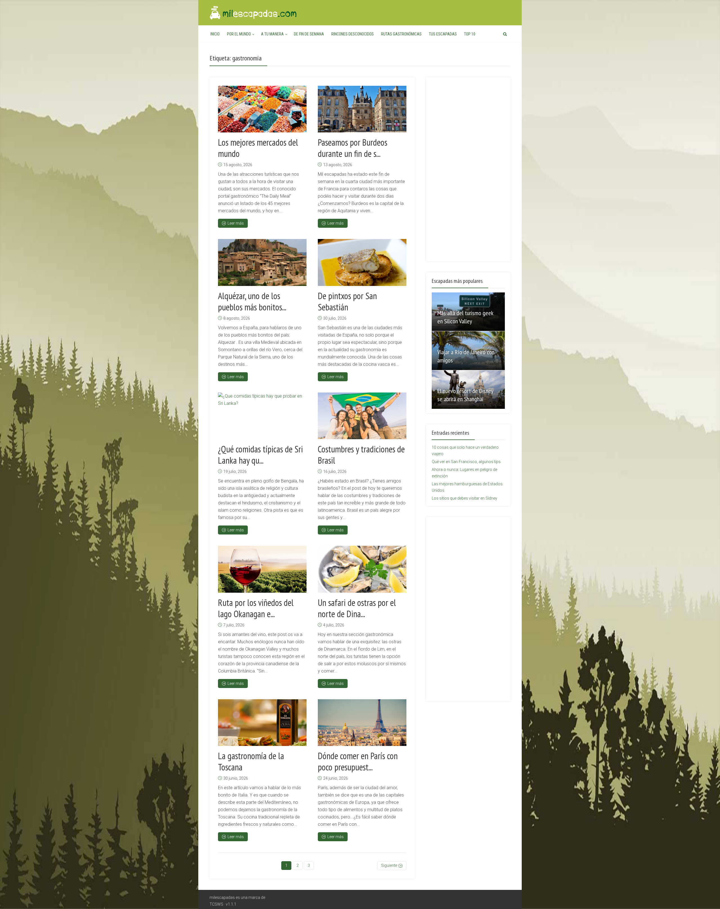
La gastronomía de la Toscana (251, 761)
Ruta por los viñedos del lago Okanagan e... (256, 608)
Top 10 (469, 34)
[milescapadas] (253, 12)
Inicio (215, 34)
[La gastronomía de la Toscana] (262, 722)
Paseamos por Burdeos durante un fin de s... (352, 147)
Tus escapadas (443, 34)
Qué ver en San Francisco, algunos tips (466, 461)
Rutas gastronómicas (401, 34)
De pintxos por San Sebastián (347, 301)
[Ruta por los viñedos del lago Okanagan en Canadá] (262, 569)
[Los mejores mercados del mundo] (262, 109)
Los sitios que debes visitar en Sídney (464, 498)
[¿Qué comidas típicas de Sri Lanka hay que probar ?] (262, 416)
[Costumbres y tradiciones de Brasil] (362, 416)
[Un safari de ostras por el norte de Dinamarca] (362, 569)
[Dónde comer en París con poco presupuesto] (362, 722)
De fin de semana (309, 34)
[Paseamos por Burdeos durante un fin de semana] (362, 109)
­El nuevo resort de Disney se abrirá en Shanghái (465, 395)
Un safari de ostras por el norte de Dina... (357, 608)
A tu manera (272, 34)
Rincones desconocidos (352, 34)
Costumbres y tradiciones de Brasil (361, 454)
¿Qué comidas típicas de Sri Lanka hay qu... (260, 454)
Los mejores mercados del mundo (258, 147)
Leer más (236, 223)
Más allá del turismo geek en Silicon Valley (465, 317)
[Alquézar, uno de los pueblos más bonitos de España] (262, 262)
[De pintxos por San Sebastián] (362, 262)
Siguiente (389, 865)
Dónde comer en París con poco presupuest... (358, 761)
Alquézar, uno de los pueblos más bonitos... (252, 301)
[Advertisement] (468, 166)
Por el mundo (239, 34)
